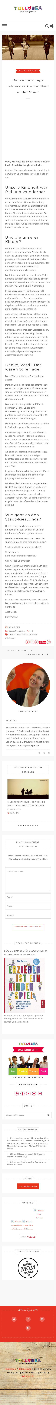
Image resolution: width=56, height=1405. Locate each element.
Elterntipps (25, 71)
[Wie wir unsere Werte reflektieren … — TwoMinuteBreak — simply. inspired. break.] (16, 1225)
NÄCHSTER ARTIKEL (36, 654)
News (35, 71)
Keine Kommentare (17, 631)
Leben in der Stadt (23, 634)
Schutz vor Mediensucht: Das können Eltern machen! (26, 1163)
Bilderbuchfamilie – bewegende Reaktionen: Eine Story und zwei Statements (26, 805)
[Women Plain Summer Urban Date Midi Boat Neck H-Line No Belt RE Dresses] (39, 1214)
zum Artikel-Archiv (28, 1186)
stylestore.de (27, 1376)
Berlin (12, 634)
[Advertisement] (28, 131)
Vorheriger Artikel (21, 651)
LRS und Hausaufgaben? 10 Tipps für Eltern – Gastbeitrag (26, 1155)
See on (24, 1236)
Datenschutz (25, 1369)
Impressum (10, 1369)
